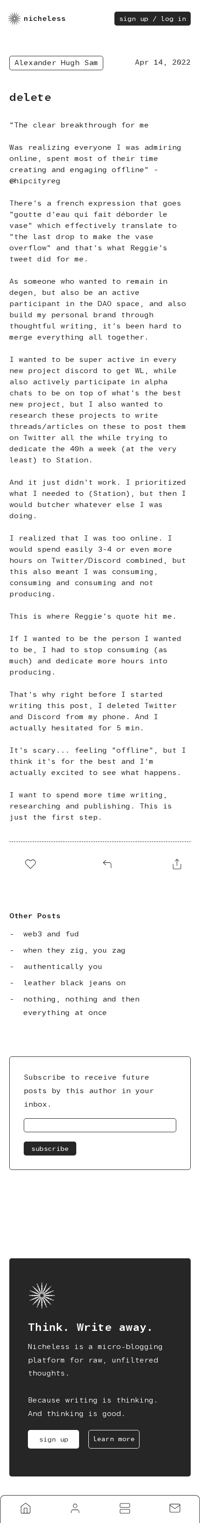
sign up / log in (152, 18)
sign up (53, 1439)
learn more (114, 1439)
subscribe (50, 1148)
